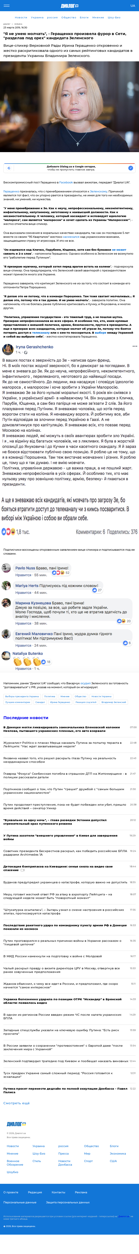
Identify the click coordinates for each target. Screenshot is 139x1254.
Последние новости (25, 717)
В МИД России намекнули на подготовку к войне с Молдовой (52, 956)
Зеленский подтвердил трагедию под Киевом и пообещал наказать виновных (65, 1061)
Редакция (35, 1192)
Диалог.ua (123, 1216)
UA (133, 6)
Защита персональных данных (68, 1202)
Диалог (6, 24)
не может (119, 249)
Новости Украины (102, 696)
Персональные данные (19, 1202)
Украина (18, 24)
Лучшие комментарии (17, 702)
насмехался (71, 236)
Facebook (66, 182)
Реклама (81, 1192)
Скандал (40, 702)
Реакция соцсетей (86, 702)
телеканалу (41, 332)
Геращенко (11, 191)
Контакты (58, 1192)
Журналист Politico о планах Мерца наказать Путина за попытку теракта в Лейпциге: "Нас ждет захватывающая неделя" (62, 744)
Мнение (65, 696)
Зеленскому (98, 191)
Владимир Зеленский (114, 702)
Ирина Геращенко (60, 702)
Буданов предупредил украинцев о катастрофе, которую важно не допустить (65, 882)
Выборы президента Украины (22, 696)
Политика (49, 696)
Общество (80, 696)
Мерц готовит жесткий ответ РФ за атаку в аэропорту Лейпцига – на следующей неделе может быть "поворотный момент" (57, 896)
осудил (86, 683)
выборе (100, 332)
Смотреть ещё (16, 1103)
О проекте (10, 1192)
